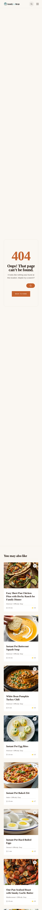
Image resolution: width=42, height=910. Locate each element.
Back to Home (21, 294)
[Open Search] (31, 4)
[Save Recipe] (35, 566)
